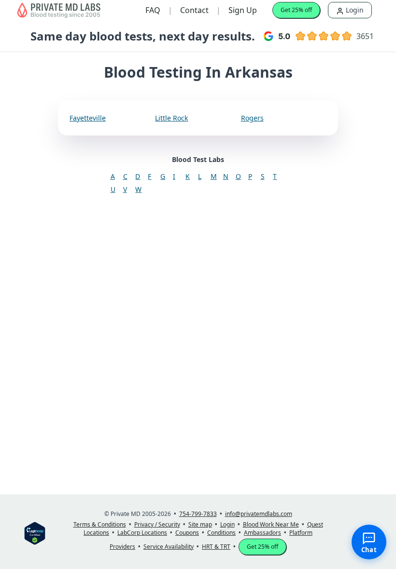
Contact (194, 10)
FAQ (152, 10)
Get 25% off (296, 10)
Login (354, 9)
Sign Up (242, 10)
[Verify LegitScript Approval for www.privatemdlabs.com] (34, 532)
